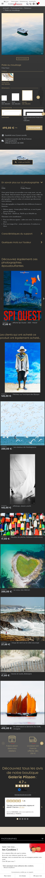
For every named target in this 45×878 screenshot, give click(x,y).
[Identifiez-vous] (34, 4)
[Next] (38, 97)
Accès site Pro (32, 1)
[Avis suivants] (41, 807)
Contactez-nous (24, 1)
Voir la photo (23, 162)
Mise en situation (22, 58)
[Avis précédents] (3, 807)
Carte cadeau (14, 1)
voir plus (21, 807)
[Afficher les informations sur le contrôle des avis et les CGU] (35, 792)
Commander (34, 128)
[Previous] (1, 298)
